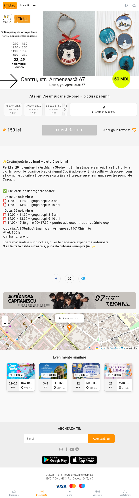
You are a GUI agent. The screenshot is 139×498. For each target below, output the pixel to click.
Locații (24, 5)
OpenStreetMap (117, 347)
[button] (69, 328)
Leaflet (102, 347)
